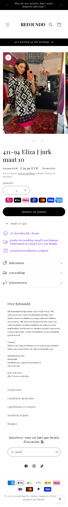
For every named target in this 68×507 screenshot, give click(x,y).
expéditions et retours (22, 407)
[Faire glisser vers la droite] (42, 141)
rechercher (15, 390)
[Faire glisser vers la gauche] (26, 141)
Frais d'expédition (26, 173)
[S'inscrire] (56, 452)
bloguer (12, 424)
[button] (7, 25)
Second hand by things (25, 496)
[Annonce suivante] (61, 5)
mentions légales (18, 415)
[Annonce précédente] (7, 5)
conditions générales (21, 398)
